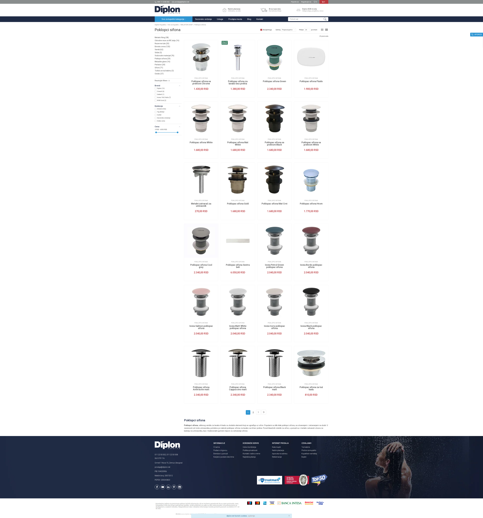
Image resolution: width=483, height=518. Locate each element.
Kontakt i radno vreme (251, 454)
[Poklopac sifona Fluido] (311, 57)
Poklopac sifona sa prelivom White (311, 143)
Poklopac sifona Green (274, 81)
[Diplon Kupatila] (167, 10)
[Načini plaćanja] (224, 10)
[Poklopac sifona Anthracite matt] (201, 363)
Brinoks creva (162, 47)
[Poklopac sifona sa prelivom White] (311, 118)
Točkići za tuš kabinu (164, 71)
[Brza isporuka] (263, 10)
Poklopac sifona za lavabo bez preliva (238, 82)
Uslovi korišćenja (249, 447)
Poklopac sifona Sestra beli (238, 266)
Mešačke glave (162, 62)
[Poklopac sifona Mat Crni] (275, 180)
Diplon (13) (161, 88)
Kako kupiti (276, 447)
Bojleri (303, 457)
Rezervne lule (162, 43)
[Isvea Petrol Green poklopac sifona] (275, 241)
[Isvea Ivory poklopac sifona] (275, 302)
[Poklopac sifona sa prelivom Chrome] (201, 57)
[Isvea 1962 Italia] (298, 72)
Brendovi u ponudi (220, 454)
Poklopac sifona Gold (238, 204)
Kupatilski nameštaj (309, 454)
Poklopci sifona (162, 59)
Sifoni (159, 68)
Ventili (159, 50)
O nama (216, 447)
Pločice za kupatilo (308, 450)
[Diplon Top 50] (320, 480)
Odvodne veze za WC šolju (167, 40)
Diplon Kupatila (160, 25)
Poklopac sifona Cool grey (201, 266)
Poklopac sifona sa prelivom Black (274, 143)
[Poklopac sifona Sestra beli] (238, 241)
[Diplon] (188, 72)
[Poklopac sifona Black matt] (275, 363)
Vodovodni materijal (164, 56)
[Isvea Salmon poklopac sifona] (201, 302)
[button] (308, 19)
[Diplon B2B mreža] (298, 10)
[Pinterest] (174, 487)
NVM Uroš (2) (161, 100)
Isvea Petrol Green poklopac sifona (274, 266)
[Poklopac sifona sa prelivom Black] (275, 118)
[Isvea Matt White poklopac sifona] (238, 302)
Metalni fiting (162, 37)
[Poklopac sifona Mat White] (238, 118)
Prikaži (301, 30)
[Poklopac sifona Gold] (238, 180)
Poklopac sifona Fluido (311, 81)
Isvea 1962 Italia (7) (164, 97)
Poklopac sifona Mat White (237, 143)
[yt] (162, 487)
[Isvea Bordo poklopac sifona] (311, 241)
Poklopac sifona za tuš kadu (311, 388)
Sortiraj (278, 30)
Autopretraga (267, 30)
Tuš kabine (305, 447)
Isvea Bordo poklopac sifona (311, 266)
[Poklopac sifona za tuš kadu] (311, 363)
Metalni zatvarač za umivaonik (201, 205)
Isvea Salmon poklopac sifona (201, 327)
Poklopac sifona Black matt (274, 388)
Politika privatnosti (250, 450)
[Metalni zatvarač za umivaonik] (201, 180)
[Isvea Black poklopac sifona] (311, 302)
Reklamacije (277, 457)
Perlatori (160, 65)
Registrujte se (306, 2)
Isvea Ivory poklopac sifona (274, 327)
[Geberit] (225, 255)
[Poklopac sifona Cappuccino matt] (238, 363)
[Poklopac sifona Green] (275, 57)
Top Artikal (160, 112)
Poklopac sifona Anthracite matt (201, 388)
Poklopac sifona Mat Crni (274, 204)
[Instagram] (179, 487)
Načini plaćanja (278, 450)
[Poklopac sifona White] (201, 118)
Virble (158, 53)
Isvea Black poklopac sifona (311, 327)
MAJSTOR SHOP (187, 25)
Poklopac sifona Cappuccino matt (238, 388)
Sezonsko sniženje (163, 118)
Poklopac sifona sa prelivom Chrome (201, 82)
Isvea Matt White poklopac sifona (237, 327)
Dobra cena (161, 121)
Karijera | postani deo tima (223, 457)
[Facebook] (157, 487)
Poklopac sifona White (201, 142)
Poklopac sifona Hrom (311, 204)
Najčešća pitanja (249, 457)
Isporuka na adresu (279, 454)
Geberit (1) (160, 94)
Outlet (159, 115)
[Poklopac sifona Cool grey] (201, 241)
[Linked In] (168, 487)
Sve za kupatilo (173, 25)
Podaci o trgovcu (220, 450)
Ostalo (159, 74)
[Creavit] (261, 72)
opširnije (251, 516)
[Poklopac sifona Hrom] (311, 180)
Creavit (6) (160, 91)
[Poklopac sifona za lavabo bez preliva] (238, 57)
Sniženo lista (161, 109)
